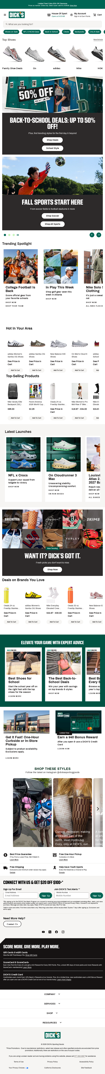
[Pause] (18, 235)
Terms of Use (19, 1062)
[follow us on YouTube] (43, 932)
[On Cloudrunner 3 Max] (63, 471)
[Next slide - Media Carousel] (98, 809)
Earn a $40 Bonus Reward (78, 737)
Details (12, 873)
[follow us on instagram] (63, 932)
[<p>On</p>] (34, 63)
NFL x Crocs (18, 475)
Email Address (10, 892)
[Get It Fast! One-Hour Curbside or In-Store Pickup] (26, 733)
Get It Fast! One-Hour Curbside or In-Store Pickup (22, 740)
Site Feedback (86, 1068)
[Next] (98, 234)
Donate (62, 873)
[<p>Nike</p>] (79, 63)
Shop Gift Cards (31, 955)
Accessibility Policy (86, 1062)
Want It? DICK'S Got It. (53, 556)
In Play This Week (60, 287)
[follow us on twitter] (50, 932)
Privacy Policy (52, 1062)
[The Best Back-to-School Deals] (63, 674)
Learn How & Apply (64, 980)
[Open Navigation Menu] (5, 15)
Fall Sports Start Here (52, 202)
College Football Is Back (20, 289)
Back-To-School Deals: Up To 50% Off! (52, 123)
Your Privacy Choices (17, 1068)
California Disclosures (52, 1068)
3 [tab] (5, 235)
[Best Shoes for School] (23, 674)
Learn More (14, 860)
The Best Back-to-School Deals (62, 680)
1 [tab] (14, 235)
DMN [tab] (9, 235)
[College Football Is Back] (21, 283)
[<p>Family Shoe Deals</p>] (12, 63)
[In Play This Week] (61, 283)
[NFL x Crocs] (23, 471)
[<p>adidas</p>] (56, 63)
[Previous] (92, 234)
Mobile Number (62, 892)
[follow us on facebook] (56, 932)
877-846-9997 (79, 1056)
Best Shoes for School (19, 680)
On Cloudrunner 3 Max (63, 477)
